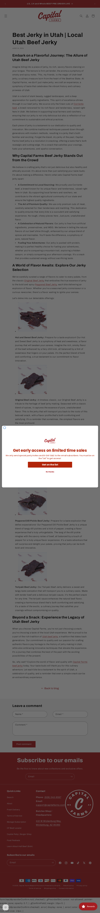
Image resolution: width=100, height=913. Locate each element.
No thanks (50, 472)
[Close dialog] (4, 427)
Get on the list (50, 464)
